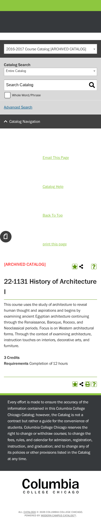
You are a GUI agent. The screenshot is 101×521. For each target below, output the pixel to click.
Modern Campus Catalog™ (58, 515)
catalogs (30, 512)
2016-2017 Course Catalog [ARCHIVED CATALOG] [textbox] (46, 49)
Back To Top (53, 215)
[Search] (92, 85)
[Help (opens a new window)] (94, 266)
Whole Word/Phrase (26, 95)
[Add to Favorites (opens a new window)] (74, 266)
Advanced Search (18, 107)
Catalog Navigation (24, 121)
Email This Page (56, 157)
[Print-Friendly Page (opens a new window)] (87, 384)
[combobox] (50, 49)
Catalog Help (53, 186)
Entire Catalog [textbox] (16, 71)
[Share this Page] (81, 266)
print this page (55, 244)
